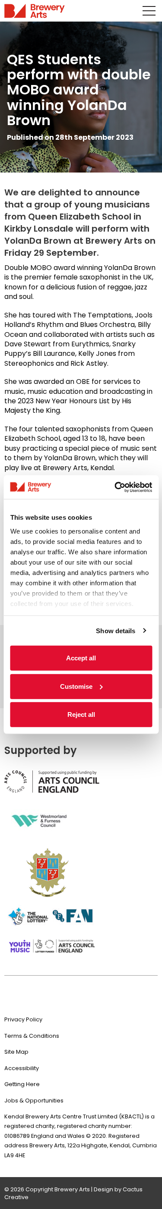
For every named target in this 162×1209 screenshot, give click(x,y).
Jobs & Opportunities (34, 1100)
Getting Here (22, 1084)
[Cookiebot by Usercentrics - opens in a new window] (115, 487)
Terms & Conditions (31, 1035)
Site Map (16, 1051)
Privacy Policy (23, 1019)
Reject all (81, 714)
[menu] (149, 11)
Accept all (81, 658)
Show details (115, 630)
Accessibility (21, 1068)
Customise (76, 686)
